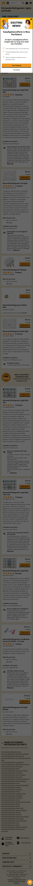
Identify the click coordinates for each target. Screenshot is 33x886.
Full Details (16, 70)
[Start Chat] (29, 882)
